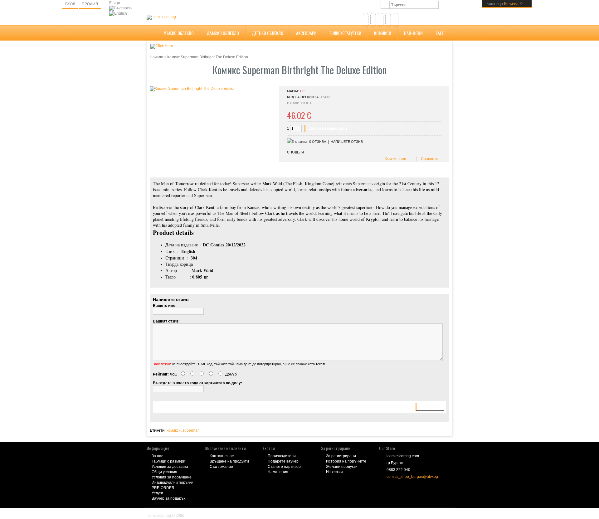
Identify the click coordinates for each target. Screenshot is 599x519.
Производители (282, 456)
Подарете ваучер (283, 461)
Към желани (394, 159)
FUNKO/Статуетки (345, 33)
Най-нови (413, 33)
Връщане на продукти (229, 461)
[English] (118, 13)
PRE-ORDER (163, 488)
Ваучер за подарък (168, 498)
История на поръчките (346, 461)
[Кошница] (388, 20)
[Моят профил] (380, 20)
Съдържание (221, 466)
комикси (174, 430)
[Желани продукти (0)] (373, 20)
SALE (440, 33)
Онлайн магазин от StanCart (172, 511)
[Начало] (365, 20)
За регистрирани (341, 456)
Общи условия (164, 472)
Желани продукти (342, 466)
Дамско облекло (223, 33)
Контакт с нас (222, 456)
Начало (156, 57)
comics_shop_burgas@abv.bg (412, 476)
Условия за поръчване (172, 477)
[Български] (121, 8)
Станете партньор (284, 466)
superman (191, 430)
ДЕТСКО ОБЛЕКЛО (267, 33)
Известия (334, 472)
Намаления (278, 472)
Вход (70, 4)
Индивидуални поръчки (172, 482)
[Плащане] (395, 20)
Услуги (157, 493)
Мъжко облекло (178, 33)
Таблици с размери (168, 461)
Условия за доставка (170, 466)
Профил (90, 4)
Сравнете (428, 159)
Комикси (382, 33)
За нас (157, 456)
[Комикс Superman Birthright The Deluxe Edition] (193, 88)
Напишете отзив (347, 141)
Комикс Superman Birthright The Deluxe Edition (207, 57)
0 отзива (317, 141)
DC (302, 91)
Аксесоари (306, 33)
